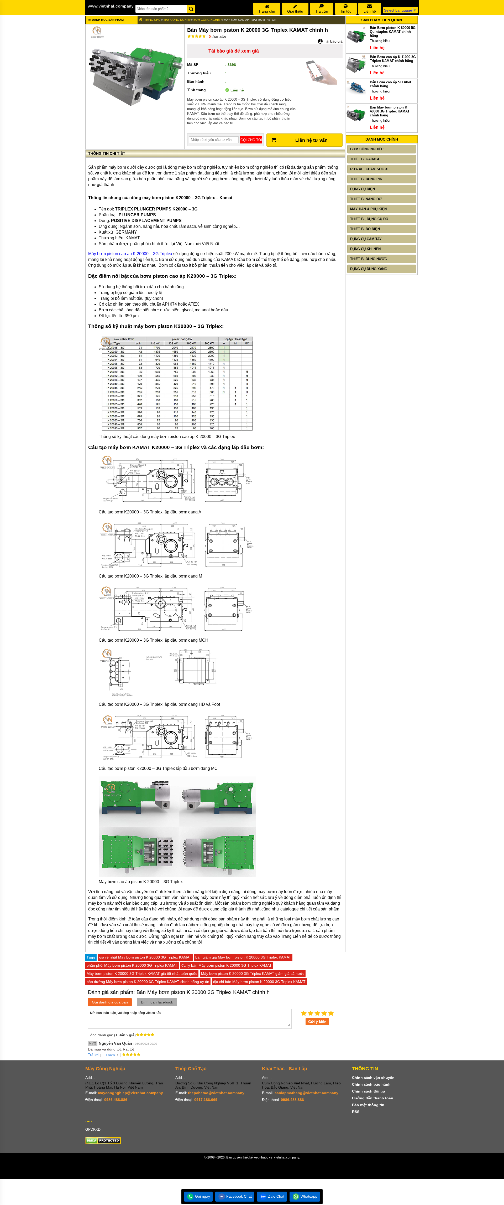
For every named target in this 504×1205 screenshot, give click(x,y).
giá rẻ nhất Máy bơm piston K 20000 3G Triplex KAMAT (145, 957)
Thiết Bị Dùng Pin (366, 179)
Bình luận (217, 36)
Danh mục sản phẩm (107, 19)
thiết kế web (251, 1157)
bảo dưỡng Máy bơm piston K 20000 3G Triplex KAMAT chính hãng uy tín (148, 982)
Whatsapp (308, 1196)
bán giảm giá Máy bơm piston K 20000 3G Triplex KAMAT (243, 957)
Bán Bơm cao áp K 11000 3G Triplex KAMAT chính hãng (393, 59)
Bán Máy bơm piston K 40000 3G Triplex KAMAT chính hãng (390, 111)
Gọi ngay (202, 1196)
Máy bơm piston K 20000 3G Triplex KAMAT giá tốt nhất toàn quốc (142, 973)
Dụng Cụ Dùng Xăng (368, 269)
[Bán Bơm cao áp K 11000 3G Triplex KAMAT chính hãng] (356, 74)
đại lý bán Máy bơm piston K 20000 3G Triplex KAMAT (226, 965)
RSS (355, 1112)
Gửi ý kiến (317, 1021)
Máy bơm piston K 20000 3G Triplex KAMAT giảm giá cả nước (252, 973)
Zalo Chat (275, 1196)
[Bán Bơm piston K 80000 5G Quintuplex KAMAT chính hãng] (356, 45)
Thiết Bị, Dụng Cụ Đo (369, 219)
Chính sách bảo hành (371, 1084)
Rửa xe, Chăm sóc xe (370, 169)
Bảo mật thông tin (368, 1105)
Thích (110, 1055)
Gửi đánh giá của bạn (110, 1002)
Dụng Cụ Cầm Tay (366, 239)
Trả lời (93, 1055)
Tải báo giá (333, 41)
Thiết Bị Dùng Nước (368, 259)
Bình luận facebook (157, 1002)
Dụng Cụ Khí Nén (365, 249)
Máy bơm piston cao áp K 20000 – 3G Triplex (130, 253)
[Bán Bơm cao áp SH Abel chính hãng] (356, 94)
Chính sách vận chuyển (373, 1077)
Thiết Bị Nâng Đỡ (366, 199)
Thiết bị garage (365, 159)
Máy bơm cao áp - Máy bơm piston (250, 19)
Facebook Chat (238, 1196)
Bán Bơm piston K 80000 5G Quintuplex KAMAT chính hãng (393, 32)
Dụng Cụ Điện (362, 189)
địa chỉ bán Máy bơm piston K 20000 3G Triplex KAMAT (259, 982)
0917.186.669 (205, 1100)
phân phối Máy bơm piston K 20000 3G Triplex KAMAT (132, 965)
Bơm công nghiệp (207, 19)
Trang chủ (151, 19)
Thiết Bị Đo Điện (365, 229)
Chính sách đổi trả (368, 1091)
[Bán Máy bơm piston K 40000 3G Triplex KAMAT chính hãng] (356, 125)
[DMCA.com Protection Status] (103, 1143)
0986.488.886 (115, 1100)
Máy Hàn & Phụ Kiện (368, 209)
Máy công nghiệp (177, 19)
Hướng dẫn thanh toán (372, 1098)
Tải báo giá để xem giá (233, 51)
